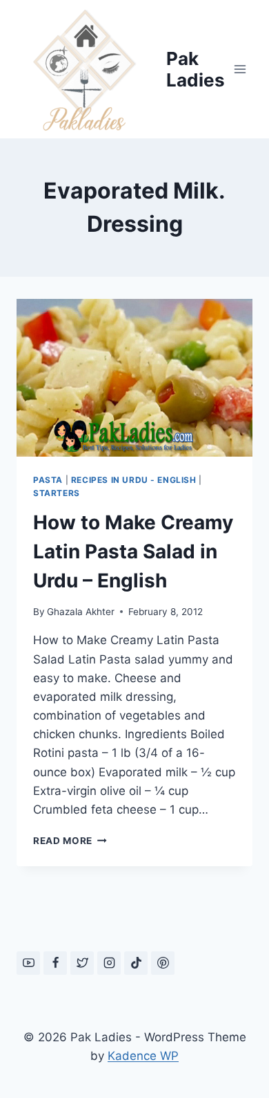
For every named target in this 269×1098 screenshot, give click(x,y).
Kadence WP (143, 1056)
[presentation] (134, 378)
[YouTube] (28, 963)
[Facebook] (55, 963)
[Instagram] (109, 963)
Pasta (48, 480)
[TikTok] (136, 963)
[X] (82, 963)
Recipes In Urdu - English (134, 480)
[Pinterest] (163, 963)
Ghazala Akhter (80, 611)
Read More (70, 840)
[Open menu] (239, 69)
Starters (56, 493)
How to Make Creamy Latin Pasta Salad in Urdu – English (133, 551)
